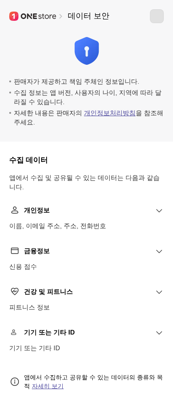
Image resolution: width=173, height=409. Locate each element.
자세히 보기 (48, 386)
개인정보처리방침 (110, 113)
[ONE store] (33, 16)
